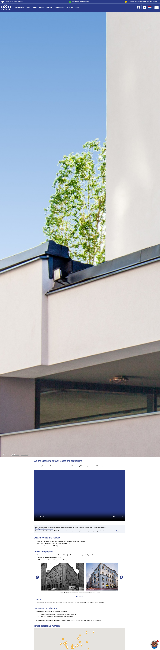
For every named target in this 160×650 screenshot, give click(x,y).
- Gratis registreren (14, 1)
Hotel (35, 7)
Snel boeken (19, 7)
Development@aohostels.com (44, 529)
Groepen (49, 7)
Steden (28, 7)
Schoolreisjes (59, 7)
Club (77, 7)
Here (117, 531)
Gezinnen (69, 7)
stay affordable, (80, 1)
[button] (27, 1)
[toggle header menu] (156, 7)
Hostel (41, 7)
